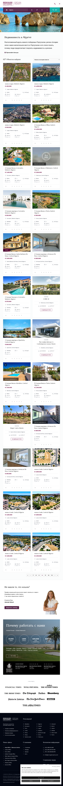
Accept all (41, 777)
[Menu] (59, 4)
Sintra (39, 734)
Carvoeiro (27, 726)
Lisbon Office (8, 749)
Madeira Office (8, 762)
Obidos (53, 730)
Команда (27, 749)
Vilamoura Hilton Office (10, 758)
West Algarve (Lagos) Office (11, 756)
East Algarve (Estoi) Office (11, 760)
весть (26, 754)
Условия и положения (9, 728)
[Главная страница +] (12, 4)
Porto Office (7, 751)
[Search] (55, 9)
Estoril (53, 726)
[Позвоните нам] (55, 4)
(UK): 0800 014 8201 (49, 747)
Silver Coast (54, 732)
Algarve (40, 724)
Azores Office (8, 764)
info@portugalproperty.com (51, 754)
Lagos (39, 728)
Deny (31, 780)
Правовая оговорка (9, 733)
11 (45, 575)
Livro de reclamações (10, 735)
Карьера (26, 751)
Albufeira (27, 724)
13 (51, 575)
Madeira (40, 730)
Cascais (40, 726)
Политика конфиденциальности (11, 730)
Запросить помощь (12, 607)
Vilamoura (40, 737)
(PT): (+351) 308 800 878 (50, 751)
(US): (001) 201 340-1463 (50, 749)
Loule (26, 730)
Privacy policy (56, 766)
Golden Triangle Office (10, 754)
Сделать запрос (24, 79)
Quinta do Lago (41, 732)
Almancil (54, 724)
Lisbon (53, 728)
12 (48, 575)
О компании (27, 747)
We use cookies (26, 767)
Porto (26, 732)
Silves (26, 734)
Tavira (53, 734)
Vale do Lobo (28, 737)
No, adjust (51, 780)
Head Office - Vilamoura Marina (12, 747)
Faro (26, 728)
